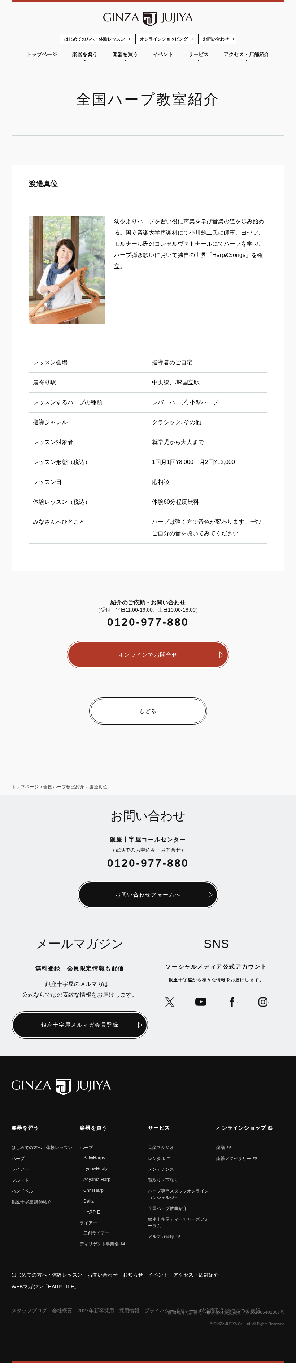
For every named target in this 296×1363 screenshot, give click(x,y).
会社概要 (62, 1310)
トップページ (42, 54)
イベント (163, 54)
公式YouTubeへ (200, 1002)
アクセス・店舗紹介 (246, 54)
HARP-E (91, 1212)
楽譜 (220, 1147)
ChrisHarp (93, 1190)
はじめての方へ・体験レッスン (94, 39)
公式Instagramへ (263, 1002)
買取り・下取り (163, 1180)
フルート (20, 1180)
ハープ (18, 1158)
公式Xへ (169, 1002)
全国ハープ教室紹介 (63, 786)
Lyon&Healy (95, 1168)
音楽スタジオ (161, 1147)
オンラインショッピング (164, 39)
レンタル (156, 1158)
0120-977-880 (148, 622)
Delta (88, 1201)
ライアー (20, 1169)
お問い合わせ (216, 39)
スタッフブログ (29, 1310)
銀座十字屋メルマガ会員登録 (80, 1025)
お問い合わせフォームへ (148, 894)
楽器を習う (84, 54)
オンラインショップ (241, 1128)
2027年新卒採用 (95, 1310)
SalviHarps (94, 1157)
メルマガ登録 (161, 1236)
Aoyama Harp (96, 1179)
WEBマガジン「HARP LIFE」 (45, 1287)
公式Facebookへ (232, 1002)
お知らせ (133, 1275)
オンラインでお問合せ (148, 654)
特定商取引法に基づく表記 (230, 1310)
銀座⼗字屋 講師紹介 (32, 1201)
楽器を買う (125, 54)
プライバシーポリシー (169, 1310)
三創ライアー (96, 1233)
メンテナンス (161, 1169)
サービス (198, 54)
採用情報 (129, 1310)
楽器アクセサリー (233, 1158)
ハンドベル (22, 1191)
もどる (148, 711)
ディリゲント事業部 (99, 1243)
